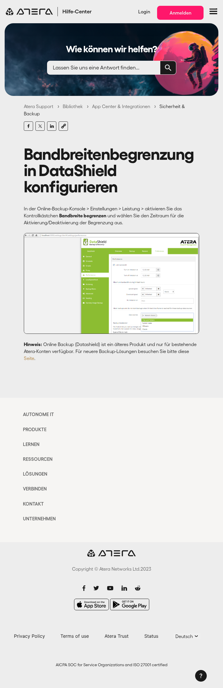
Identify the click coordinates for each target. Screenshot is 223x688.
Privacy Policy (29, 636)
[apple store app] (91, 604)
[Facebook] (28, 126)
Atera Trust (117, 636)
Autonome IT (38, 414)
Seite (29, 358)
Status (151, 636)
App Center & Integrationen (121, 106)
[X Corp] (40, 126)
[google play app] (129, 604)
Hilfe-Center (77, 12)
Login (144, 11)
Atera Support (38, 106)
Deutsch (184, 636)
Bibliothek (73, 106)
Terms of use (74, 636)
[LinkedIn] (51, 126)
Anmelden (180, 12)
